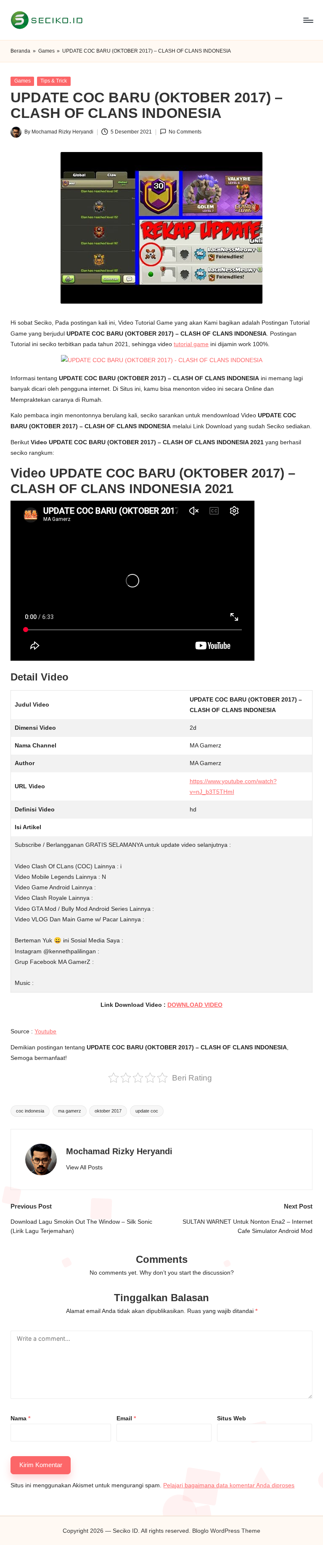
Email (126, 1418)
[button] (84, 1167)
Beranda (20, 51)
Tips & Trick (53, 81)
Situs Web (231, 1418)
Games (46, 51)
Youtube (45, 1031)
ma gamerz (69, 1110)
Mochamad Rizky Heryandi (119, 1151)
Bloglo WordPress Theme (226, 1530)
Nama (20, 1418)
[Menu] (307, 20)
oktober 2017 (108, 1110)
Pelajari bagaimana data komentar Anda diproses (228, 1485)
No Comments (185, 132)
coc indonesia (30, 1110)
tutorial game (191, 344)
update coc (146, 1110)
